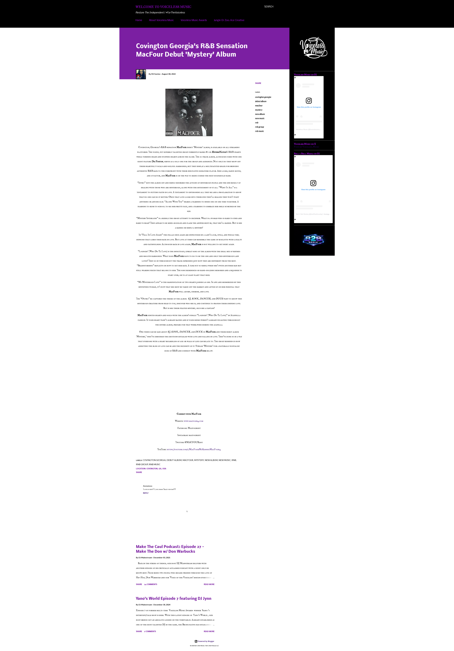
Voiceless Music (302, 129)
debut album (260, 101)
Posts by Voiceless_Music (306, 146)
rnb (256, 122)
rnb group (259, 127)
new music (259, 118)
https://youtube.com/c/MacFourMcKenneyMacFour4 (194, 449)
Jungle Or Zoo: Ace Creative (229, 20)
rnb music (259, 131)
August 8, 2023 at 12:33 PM (164, 486)
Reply (145, 493)
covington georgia (263, 97)
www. (186, 420)
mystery (258, 109)
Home (138, 20)
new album (260, 114)
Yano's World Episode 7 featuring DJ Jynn (173, 599)
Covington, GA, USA (156, 469)
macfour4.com (196, 420)
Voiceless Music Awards (194, 20)
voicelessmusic (316, 129)
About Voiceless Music (161, 20)
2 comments (150, 632)
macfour (259, 105)
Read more (209, 584)
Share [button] (258, 83)
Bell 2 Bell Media (302, 214)
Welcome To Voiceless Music (163, 7)
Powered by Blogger (205, 641)
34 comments (150, 584)
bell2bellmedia (316, 214)
